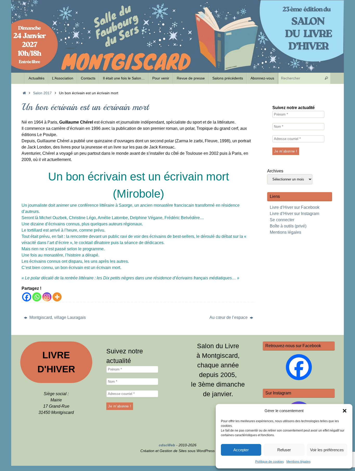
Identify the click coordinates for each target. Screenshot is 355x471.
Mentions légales (298, 461)
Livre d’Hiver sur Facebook (294, 207)
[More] (57, 296)
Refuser (284, 450)
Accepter (241, 450)
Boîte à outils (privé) (288, 226)
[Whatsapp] (36, 296)
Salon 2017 (42, 93)
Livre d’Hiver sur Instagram (294, 213)
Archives (275, 171)
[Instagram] (46, 296)
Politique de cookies (269, 461)
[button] (344, 410)
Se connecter (282, 220)
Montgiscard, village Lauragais (57, 317)
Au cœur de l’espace (229, 317)
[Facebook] (26, 296)
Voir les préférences (327, 450)
